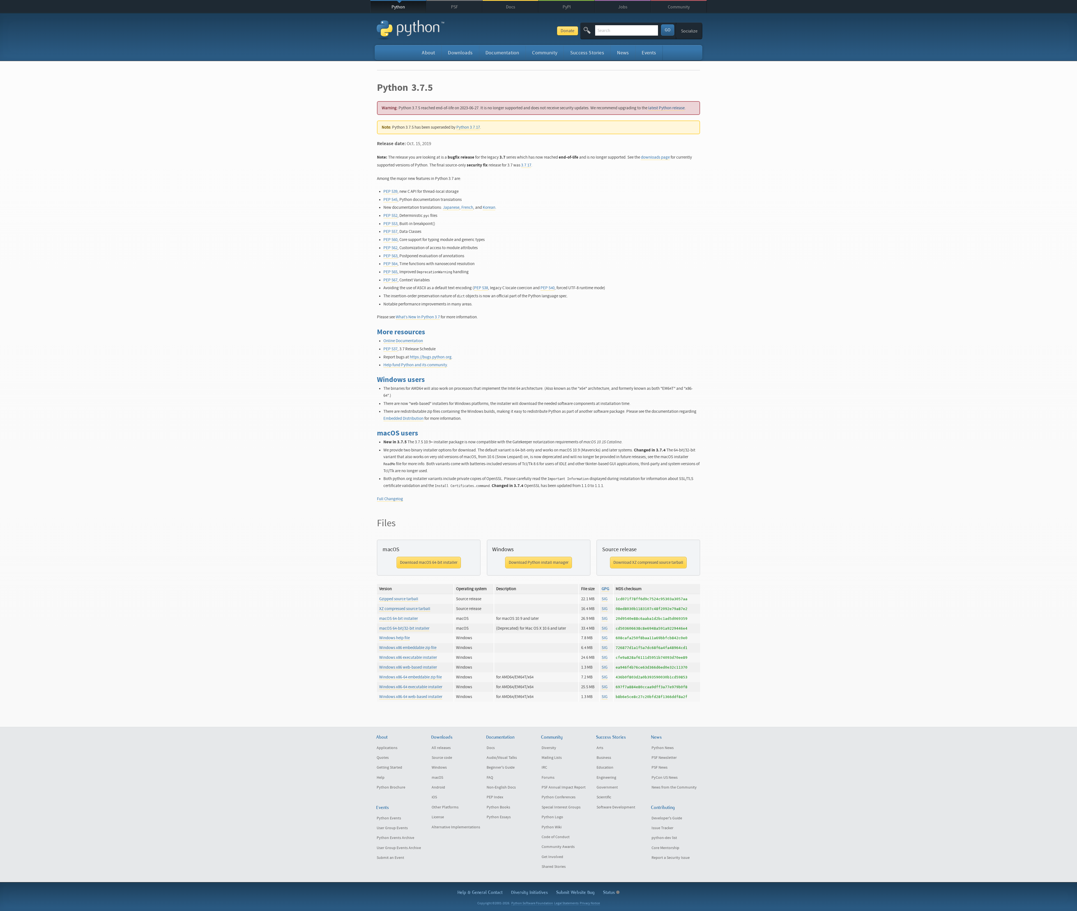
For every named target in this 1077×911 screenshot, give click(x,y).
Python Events (389, 818)
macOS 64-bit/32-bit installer (404, 628)
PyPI (567, 7)
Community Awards (558, 847)
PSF (454, 7)
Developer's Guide (667, 818)
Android (438, 787)
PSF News (660, 767)
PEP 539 (390, 191)
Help (381, 777)
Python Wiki (551, 827)
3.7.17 (526, 165)
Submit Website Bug (575, 892)
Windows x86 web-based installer (408, 667)
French (467, 207)
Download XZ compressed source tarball (648, 562)
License (438, 817)
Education (605, 767)
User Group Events (392, 828)
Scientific (604, 797)
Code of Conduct (556, 837)
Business (604, 757)
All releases (441, 748)
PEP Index (495, 797)
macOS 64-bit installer (398, 618)
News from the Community (674, 787)
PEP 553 (390, 223)
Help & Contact (480, 892)
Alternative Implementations (456, 827)
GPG (605, 589)
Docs (510, 7)
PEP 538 (481, 288)
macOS (437, 777)
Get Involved (552, 857)
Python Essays (499, 817)
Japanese (451, 207)
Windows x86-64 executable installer (410, 687)
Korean (489, 207)
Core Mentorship (665, 848)
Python (398, 7)
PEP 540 (547, 288)
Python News (663, 748)
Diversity (549, 748)
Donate (567, 30)
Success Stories (587, 53)
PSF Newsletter (664, 757)
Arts (600, 748)
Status (609, 892)
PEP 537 (390, 349)
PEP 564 (390, 263)
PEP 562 (390, 247)
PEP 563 (390, 256)
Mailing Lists (552, 757)
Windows (439, 767)
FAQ (490, 777)
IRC (544, 767)
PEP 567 (390, 280)
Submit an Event (390, 858)
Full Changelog (390, 499)
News (623, 53)
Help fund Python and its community (415, 365)
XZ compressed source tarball (404, 608)
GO (668, 30)
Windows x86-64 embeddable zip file (410, 677)
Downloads (460, 53)
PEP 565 (390, 272)
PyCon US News (665, 777)
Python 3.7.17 (468, 127)
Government (607, 787)
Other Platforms (445, 807)
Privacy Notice (590, 903)
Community (679, 7)
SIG (604, 599)
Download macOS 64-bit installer (428, 562)
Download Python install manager (539, 562)
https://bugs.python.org (431, 357)
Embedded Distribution (403, 418)
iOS (434, 797)
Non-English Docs (501, 787)
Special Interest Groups (561, 807)
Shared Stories (554, 866)
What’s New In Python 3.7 (418, 317)
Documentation (502, 53)
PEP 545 (390, 199)
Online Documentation (403, 341)
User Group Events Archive (399, 848)
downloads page (655, 157)
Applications (387, 748)
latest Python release (666, 108)
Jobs (622, 7)
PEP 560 (390, 239)
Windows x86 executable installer (408, 657)
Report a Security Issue (671, 858)
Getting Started (389, 767)
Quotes (383, 757)
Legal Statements (566, 903)
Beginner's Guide (501, 767)
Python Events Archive (395, 838)
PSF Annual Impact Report (564, 787)
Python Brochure (391, 787)
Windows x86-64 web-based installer (410, 696)
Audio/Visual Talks (502, 757)
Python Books (498, 807)
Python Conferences (559, 797)
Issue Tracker (662, 828)
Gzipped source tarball (398, 599)
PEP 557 (390, 231)
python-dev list (664, 838)
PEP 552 (390, 215)
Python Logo (552, 817)
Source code (442, 757)
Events (649, 53)
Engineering (606, 777)
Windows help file (394, 638)
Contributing (663, 807)
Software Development (616, 807)
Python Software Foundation (532, 903)
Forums (548, 777)
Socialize (689, 31)
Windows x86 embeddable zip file (407, 647)
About (428, 53)
